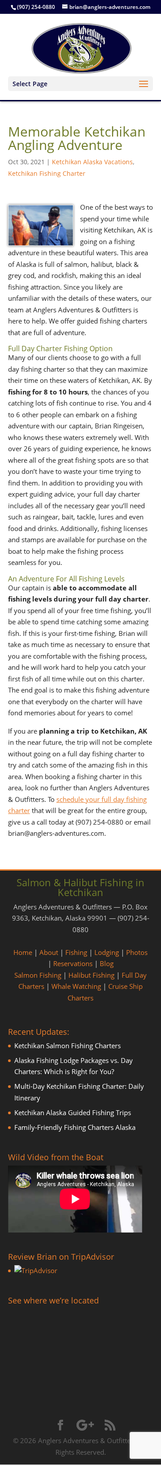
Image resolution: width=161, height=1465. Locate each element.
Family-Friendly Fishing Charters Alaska (75, 1127)
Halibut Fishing (91, 975)
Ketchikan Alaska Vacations (92, 162)
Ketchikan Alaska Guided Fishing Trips (72, 1112)
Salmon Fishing (37, 975)
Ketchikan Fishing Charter (46, 173)
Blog (107, 963)
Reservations (73, 963)
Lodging (106, 952)
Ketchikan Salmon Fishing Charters (67, 1045)
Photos (137, 952)
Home (22, 952)
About (48, 952)
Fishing (76, 952)
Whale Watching (76, 986)
